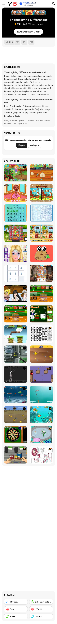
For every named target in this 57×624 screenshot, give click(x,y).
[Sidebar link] (3, 4)
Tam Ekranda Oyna (28, 31)
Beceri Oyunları (18, 120)
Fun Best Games (43, 120)
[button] (12, 115)
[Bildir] (24, 42)
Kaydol (21, 145)
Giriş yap (34, 145)
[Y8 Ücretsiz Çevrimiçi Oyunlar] (12, 4)
